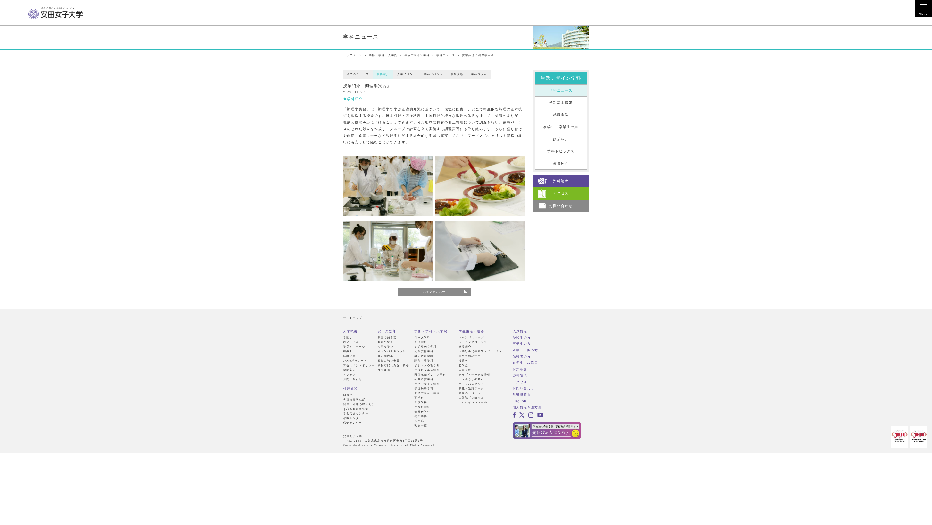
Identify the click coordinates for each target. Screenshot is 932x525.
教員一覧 (420, 425)
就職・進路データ (471, 388)
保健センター (352, 422)
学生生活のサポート (473, 355)
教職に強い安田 (389, 360)
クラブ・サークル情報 (474, 374)
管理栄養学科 (423, 388)
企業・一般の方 (525, 350)
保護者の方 (522, 356)
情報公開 (349, 355)
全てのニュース (358, 74)
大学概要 (350, 331)
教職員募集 (522, 394)
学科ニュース (445, 55)
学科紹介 (383, 74)
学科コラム (479, 74)
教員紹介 (561, 163)
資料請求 (520, 375)
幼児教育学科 (423, 355)
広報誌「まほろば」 (473, 397)
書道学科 (420, 342)
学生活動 (457, 74)
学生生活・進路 (471, 331)
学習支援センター (355, 413)
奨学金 (463, 365)
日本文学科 (422, 337)
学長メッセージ (354, 346)
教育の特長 (385, 342)
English (519, 401)
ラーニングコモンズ (473, 342)
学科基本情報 (561, 103)
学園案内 (349, 369)
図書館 (348, 395)
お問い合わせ (352, 379)
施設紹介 (465, 346)
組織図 (348, 351)
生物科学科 (422, 406)
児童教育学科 (423, 351)
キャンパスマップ (471, 337)
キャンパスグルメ (471, 383)
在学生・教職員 (525, 363)
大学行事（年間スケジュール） (481, 351)
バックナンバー (434, 291)
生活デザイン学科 (417, 55)
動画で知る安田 (389, 337)
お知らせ (520, 369)
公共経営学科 (423, 379)
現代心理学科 (423, 360)
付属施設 (350, 389)
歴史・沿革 (351, 342)
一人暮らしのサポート (474, 379)
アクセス (349, 374)
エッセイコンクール (473, 402)
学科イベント (433, 74)
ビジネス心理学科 (427, 365)
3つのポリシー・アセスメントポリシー (359, 363)
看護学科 (420, 402)
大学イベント (406, 74)
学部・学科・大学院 (383, 55)
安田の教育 (387, 331)
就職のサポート (470, 393)
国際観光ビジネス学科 (430, 374)
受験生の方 (522, 337)
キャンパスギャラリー (393, 351)
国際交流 (465, 369)
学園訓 (348, 337)
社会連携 (384, 369)
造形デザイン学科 (427, 393)
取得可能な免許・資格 (393, 365)
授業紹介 (561, 139)
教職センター (352, 418)
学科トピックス (560, 151)
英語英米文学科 (425, 346)
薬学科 (419, 397)
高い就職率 (385, 355)
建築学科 (420, 416)
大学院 (419, 420)
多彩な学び (385, 346)
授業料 (463, 360)
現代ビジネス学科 (427, 369)
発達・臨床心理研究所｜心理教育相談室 (359, 406)
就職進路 (561, 115)
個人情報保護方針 (527, 407)
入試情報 (520, 331)
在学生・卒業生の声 (560, 127)
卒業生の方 (522, 344)
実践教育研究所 (354, 399)
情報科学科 (422, 411)
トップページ (352, 55)
